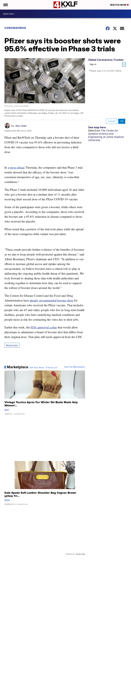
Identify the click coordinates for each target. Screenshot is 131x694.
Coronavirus (15, 27)
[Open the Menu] (5, 5)
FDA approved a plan (44, 327)
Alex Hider (21, 125)
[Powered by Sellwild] (80, 554)
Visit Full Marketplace (74, 367)
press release (17, 167)
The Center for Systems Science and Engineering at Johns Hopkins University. (106, 135)
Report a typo (12, 345)
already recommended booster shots (51, 300)
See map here (97, 127)
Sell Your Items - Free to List (43, 368)
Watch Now (118, 4)
